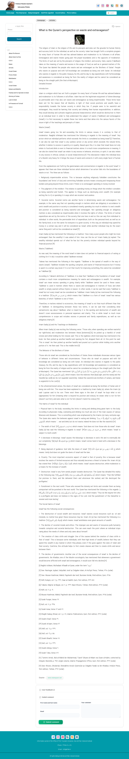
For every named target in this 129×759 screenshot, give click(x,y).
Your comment (86, 703)
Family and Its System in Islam (19, 93)
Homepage (41, 20)
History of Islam (14, 96)
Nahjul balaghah (33, 13)
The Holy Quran (21, 13)
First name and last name (48, 703)
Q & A (10, 61)
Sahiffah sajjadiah (47, 13)
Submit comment (52, 722)
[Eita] (117, 5)
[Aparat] (107, 5)
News (10, 64)
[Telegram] (98, 5)
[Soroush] (121, 5)
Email (42, 711)
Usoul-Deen (13, 71)
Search (19, 39)
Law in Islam (13, 100)
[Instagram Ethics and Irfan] (103, 5)
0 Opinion (117, 26)
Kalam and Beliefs (15, 89)
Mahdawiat (12, 78)
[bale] (112, 5)
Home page (10, 13)
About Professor (14, 53)
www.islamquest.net (55, 678)
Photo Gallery (71, 13)
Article (11, 68)
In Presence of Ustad (16, 103)
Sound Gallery (60, 13)
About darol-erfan (15, 57)
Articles (52, 20)
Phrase (10, 30)
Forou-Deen (13, 75)
